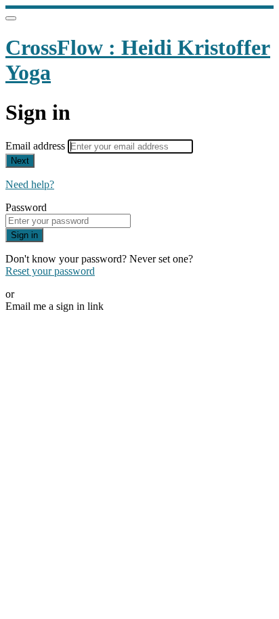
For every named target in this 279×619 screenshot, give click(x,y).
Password (26, 207)
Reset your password (50, 271)
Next (20, 161)
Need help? (29, 184)
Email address (36, 146)
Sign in (24, 235)
